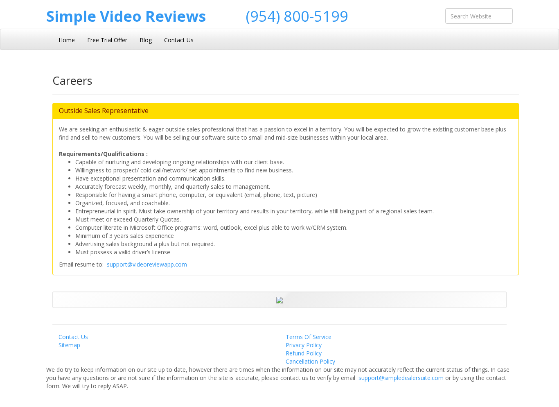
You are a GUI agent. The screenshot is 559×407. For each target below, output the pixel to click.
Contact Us (179, 40)
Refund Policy (304, 353)
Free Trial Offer (107, 40)
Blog (146, 40)
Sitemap (69, 345)
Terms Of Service (308, 337)
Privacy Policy (304, 345)
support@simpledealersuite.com (401, 378)
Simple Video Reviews (126, 16)
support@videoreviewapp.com (147, 264)
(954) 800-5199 (297, 16)
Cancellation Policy (310, 361)
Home (67, 40)
